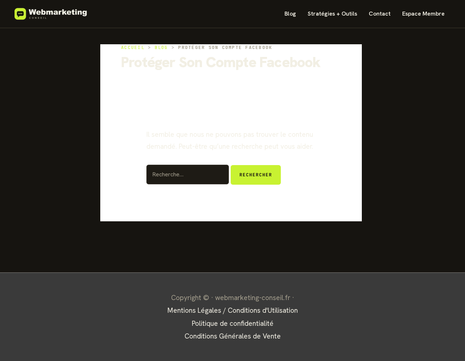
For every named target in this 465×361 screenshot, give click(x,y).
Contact (380, 13)
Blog (290, 13)
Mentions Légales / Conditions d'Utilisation (232, 310)
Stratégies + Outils (332, 13)
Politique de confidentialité (233, 323)
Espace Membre (423, 13)
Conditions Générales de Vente (233, 336)
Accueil (133, 47)
